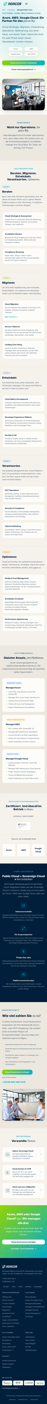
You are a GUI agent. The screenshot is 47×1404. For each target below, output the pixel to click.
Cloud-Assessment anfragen (17, 1072)
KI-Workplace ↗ (8, 1350)
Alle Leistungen (30, 1297)
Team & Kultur (30, 1340)
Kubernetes (6, 1343)
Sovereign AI (6, 1340)
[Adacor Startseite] (12, 4)
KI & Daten (29, 1316)
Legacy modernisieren (10, 1320)
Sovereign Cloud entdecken (22, 1249)
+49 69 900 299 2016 (13, 1082)
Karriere (28, 1347)
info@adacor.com (8, 1281)
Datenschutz (34, 1399)
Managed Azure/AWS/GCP (35, 1307)
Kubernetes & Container (10, 1323)
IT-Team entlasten (8, 1303)
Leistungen (11, 10)
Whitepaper (6, 1367)
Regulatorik (6, 1310)
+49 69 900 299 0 (9, 1278)
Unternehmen (30, 1337)
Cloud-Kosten (7, 1307)
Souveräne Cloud (8, 1313)
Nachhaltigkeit (30, 1343)
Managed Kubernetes (33, 1303)
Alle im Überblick (8, 1326)
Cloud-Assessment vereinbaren (23, 63)
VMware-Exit (6, 1297)
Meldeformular (23, 1399)
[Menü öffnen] (26, 3)
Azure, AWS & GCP (9, 1347)
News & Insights (8, 1364)
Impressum (12, 1399)
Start (3, 10)
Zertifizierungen (31, 1350)
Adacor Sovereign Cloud (34, 1300)
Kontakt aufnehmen (9, 1360)
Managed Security (31, 1310)
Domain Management (33, 1313)
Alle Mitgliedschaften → (11, 1388)
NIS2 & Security (8, 1300)
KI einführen (6, 1316)
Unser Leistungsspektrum (22, 69)
